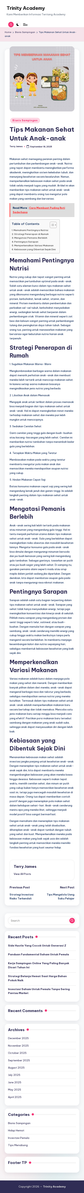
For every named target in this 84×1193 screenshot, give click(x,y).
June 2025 (14, 1082)
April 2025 (14, 1097)
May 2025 (14, 1089)
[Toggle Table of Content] (51, 225)
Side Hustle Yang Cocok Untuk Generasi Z (37, 945)
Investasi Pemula (18, 1138)
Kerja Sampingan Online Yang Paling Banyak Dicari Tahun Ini (38, 965)
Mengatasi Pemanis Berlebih (30, 237)
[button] (22, 873)
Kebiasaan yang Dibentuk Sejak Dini (35, 249)
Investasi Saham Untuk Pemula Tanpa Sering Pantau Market (39, 991)
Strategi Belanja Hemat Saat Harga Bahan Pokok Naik (37, 978)
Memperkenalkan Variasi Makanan (34, 245)
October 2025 (17, 1053)
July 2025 (14, 1075)
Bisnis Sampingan (25, 120)
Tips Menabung (18, 1145)
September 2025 (19, 1060)
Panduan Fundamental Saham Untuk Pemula (38, 954)
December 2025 (18, 1038)
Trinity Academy (26, 8)
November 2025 (18, 1045)
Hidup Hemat (16, 1130)
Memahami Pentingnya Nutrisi (30, 230)
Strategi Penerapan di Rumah (31, 234)
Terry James (25, 866)
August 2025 (16, 1067)
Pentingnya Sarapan (26, 241)
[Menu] (25, 24)
